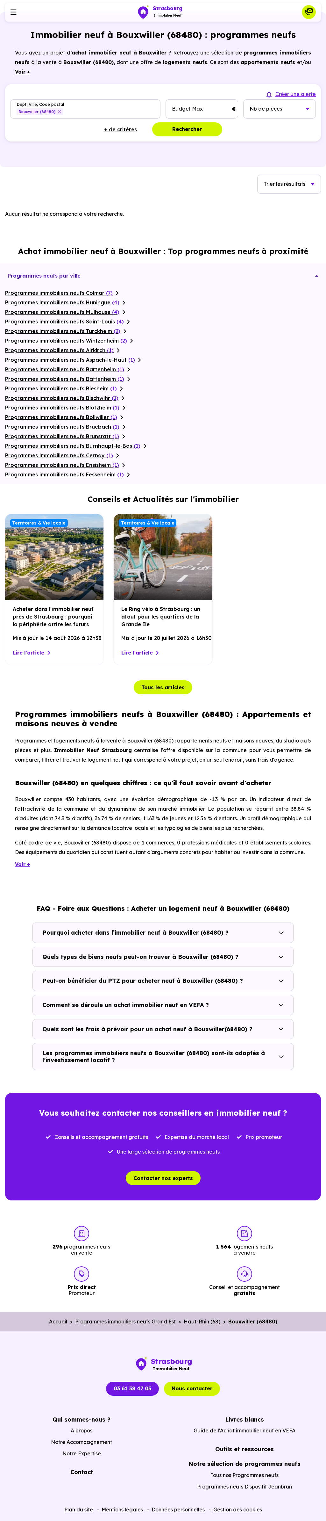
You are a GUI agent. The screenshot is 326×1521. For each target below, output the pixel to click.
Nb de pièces (266, 108)
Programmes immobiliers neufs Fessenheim (64, 474)
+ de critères (120, 129)
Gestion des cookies (237, 1509)
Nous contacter (192, 1388)
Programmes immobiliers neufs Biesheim (61, 388)
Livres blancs (244, 1419)
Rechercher (187, 129)
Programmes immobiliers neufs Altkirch (59, 350)
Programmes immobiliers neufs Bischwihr (61, 398)
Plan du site (78, 1509)
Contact (81, 1472)
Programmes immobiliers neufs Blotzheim (62, 407)
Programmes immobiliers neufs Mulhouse (62, 312)
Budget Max (187, 108)
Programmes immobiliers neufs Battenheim (64, 379)
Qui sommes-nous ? (81, 1419)
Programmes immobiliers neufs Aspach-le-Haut (70, 360)
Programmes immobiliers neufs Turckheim (62, 331)
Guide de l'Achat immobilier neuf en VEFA (244, 1430)
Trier (284, 184)
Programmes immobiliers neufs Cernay (59, 455)
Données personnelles (178, 1509)
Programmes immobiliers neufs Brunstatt (62, 436)
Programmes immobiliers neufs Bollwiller (61, 417)
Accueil (58, 1321)
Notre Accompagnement (81, 1442)
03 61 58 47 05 (132, 1388)
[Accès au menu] (13, 12)
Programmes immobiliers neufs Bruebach (62, 427)
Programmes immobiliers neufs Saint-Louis (64, 321)
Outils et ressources (244, 1449)
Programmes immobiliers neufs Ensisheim (62, 465)
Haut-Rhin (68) (202, 1321)
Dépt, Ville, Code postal (40, 104)
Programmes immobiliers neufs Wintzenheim (66, 340)
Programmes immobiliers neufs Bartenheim (64, 369)
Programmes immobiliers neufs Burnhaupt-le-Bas (72, 446)
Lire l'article (28, 652)
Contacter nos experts (163, 1178)
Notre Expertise (81, 1453)
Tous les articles (163, 687)
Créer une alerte (295, 94)
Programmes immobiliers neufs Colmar (59, 293)
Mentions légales (122, 1509)
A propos (81, 1430)
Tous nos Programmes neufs (244, 1475)
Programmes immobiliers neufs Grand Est (125, 1321)
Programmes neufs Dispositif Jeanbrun (244, 1486)
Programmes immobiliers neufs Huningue (62, 302)
